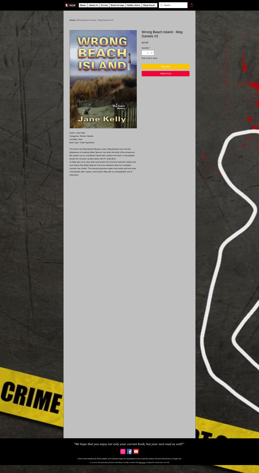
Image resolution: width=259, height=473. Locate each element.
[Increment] (152, 52)
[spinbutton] (147, 52)
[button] (104, 5)
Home (72, 20)
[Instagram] (122, 451)
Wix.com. (142, 462)
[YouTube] (136, 451)
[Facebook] (129, 451)
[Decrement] (143, 52)
